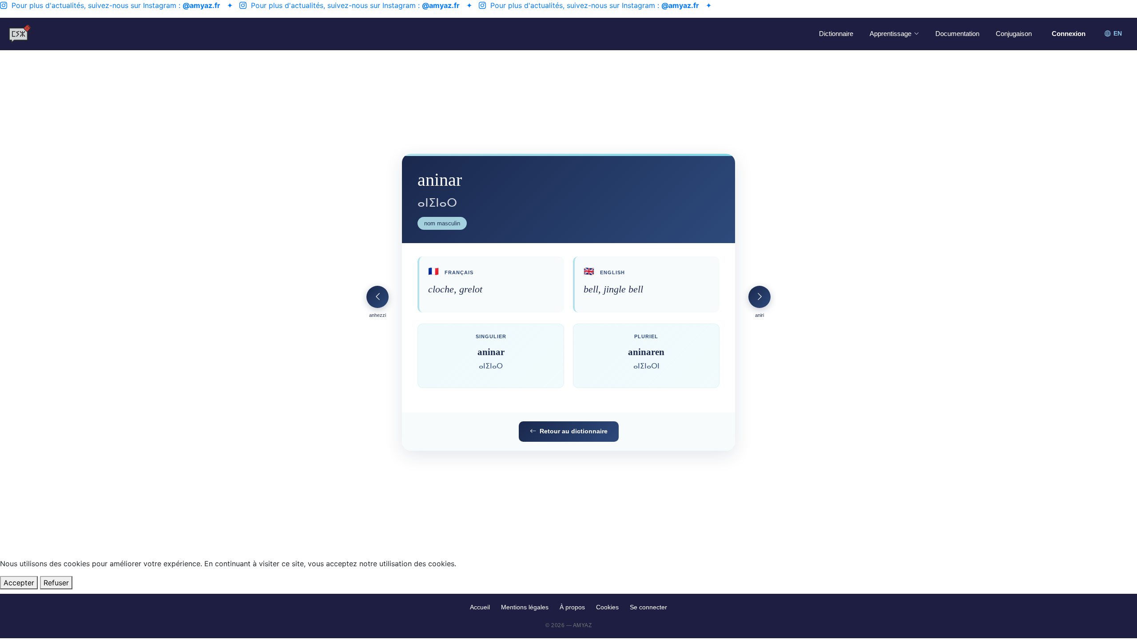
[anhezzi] (377, 297)
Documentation (957, 33)
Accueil (480, 607)
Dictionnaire (836, 33)
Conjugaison (1014, 33)
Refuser (56, 582)
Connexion (1068, 33)
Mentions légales (525, 607)
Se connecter (648, 607)
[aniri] (759, 297)
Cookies (607, 607)
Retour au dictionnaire (574, 431)
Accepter (19, 582)
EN (1117, 33)
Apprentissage (890, 33)
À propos (572, 607)
